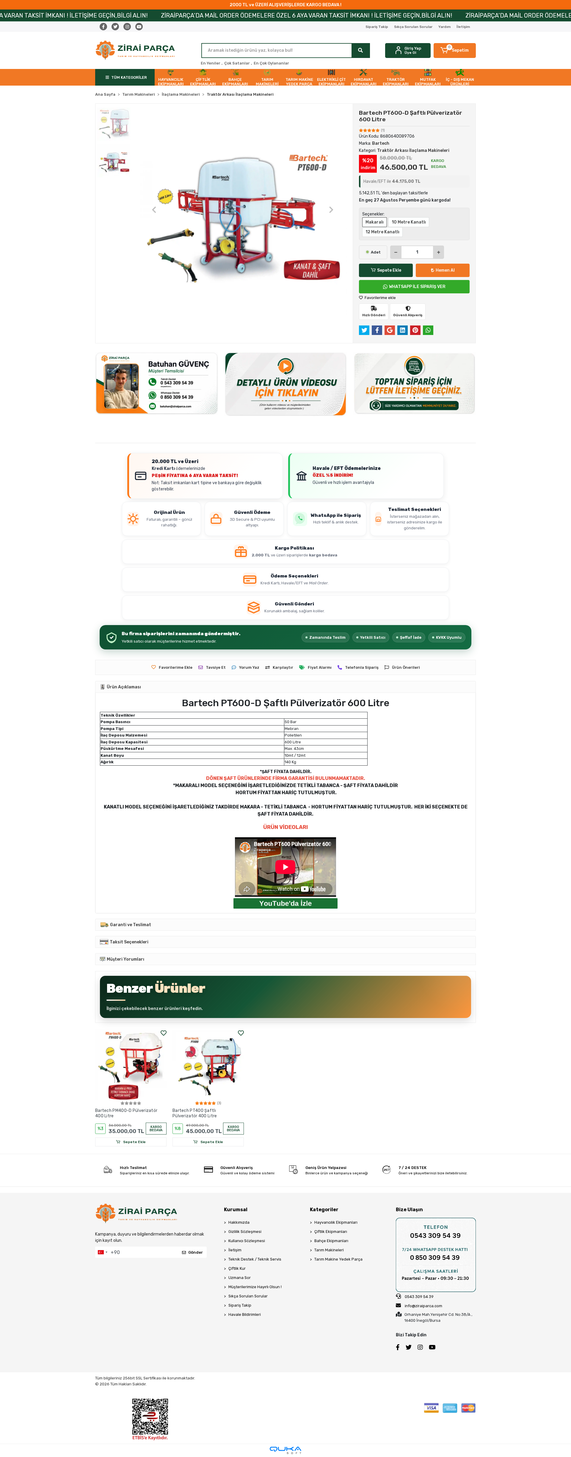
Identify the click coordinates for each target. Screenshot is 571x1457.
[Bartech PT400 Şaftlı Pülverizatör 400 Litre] (208, 1064)
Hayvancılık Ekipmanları (335, 1222)
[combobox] (102, 1252)
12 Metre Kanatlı (382, 232)
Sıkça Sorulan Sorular (413, 27)
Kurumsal (235, 1209)
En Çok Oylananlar (271, 63)
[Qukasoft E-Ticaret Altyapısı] (285, 1450)
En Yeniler (210, 63)
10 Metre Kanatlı (409, 222)
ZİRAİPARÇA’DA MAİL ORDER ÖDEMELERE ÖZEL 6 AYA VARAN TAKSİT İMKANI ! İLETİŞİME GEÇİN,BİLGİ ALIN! (163, 15)
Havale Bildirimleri (244, 1314)
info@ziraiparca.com (423, 1306)
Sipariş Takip (376, 27)
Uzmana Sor (239, 1277)
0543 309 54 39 (419, 1296)
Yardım (444, 27)
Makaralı (374, 222)
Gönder (195, 1252)
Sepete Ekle (389, 270)
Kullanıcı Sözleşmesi (246, 1241)
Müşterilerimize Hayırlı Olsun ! (255, 1287)
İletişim (463, 27)
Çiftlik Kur (237, 1268)
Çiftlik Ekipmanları (330, 1231)
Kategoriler (324, 1209)
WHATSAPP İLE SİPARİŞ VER (417, 286)
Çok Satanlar (237, 63)
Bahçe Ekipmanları (331, 1241)
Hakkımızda (239, 1222)
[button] (455, 50)
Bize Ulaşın (409, 1209)
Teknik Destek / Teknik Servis (254, 1259)
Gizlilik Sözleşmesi (244, 1231)
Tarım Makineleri (329, 1250)
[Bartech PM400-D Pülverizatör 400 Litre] (131, 1064)
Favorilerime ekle (380, 297)
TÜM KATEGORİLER (129, 77)
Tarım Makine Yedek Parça (338, 1259)
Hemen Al (445, 270)
